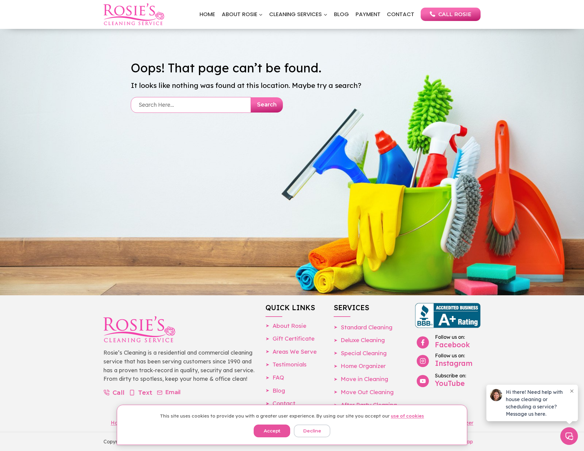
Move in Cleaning (364, 379)
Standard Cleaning (366, 327)
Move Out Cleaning (367, 392)
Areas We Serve (295, 351)
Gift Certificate (294, 338)
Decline (312, 431)
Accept (272, 431)
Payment (368, 14)
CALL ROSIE (454, 14)
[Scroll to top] (16, 432)
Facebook (452, 344)
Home (207, 14)
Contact (400, 14)
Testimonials (290, 364)
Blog (341, 14)
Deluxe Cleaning (363, 340)
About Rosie (289, 325)
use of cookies (407, 416)
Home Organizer (363, 365)
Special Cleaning (364, 353)
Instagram (453, 363)
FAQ (278, 377)
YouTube (450, 383)
